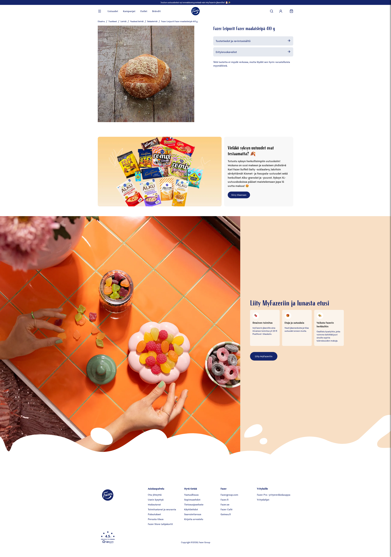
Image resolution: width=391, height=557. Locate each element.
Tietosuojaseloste (193, 504)
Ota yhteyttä (155, 494)
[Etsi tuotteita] (271, 11)
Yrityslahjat (263, 499)
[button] (132, 537)
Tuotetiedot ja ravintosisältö (233, 41)
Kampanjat (129, 11)
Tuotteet (112, 21)
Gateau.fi (226, 514)
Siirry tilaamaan (238, 195)
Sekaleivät (152, 21)
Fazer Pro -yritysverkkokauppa (273, 494)
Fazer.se (225, 504)
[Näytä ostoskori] (290, 11)
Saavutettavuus (192, 514)
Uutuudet (113, 11)
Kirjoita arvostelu (193, 519)
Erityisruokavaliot (226, 52)
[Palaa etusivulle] (195, 11)
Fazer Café (226, 509)
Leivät (123, 21)
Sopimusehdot (192, 499)
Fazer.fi (224, 499)
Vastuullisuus (191, 494)
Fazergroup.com (229, 494)
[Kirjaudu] (280, 11)
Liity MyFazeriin (263, 356)
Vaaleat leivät (137, 21)
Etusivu (101, 21)
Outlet (143, 11)
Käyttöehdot (191, 509)
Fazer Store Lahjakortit (160, 524)
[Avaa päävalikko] (100, 11)
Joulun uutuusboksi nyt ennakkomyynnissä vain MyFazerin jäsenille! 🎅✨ (195, 2)
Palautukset (154, 514)
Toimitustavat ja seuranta (162, 509)
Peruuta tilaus (155, 519)
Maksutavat (154, 504)
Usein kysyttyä (156, 499)
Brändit (156, 11)
